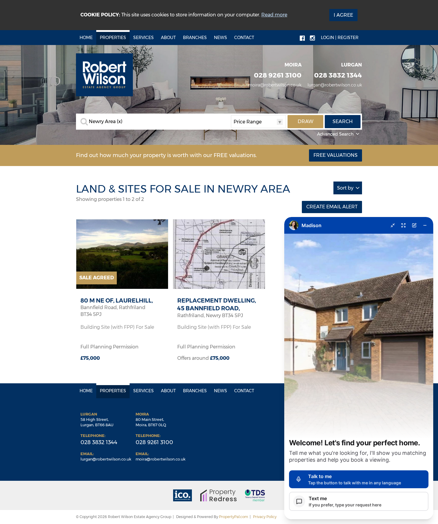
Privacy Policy (265, 516)
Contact (244, 37)
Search (343, 121)
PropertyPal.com (233, 516)
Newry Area (105, 121)
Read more (274, 15)
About (168, 37)
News (220, 37)
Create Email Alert (332, 207)
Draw (305, 121)
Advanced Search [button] (335, 134)
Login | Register (339, 37)
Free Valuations (335, 155)
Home (86, 37)
